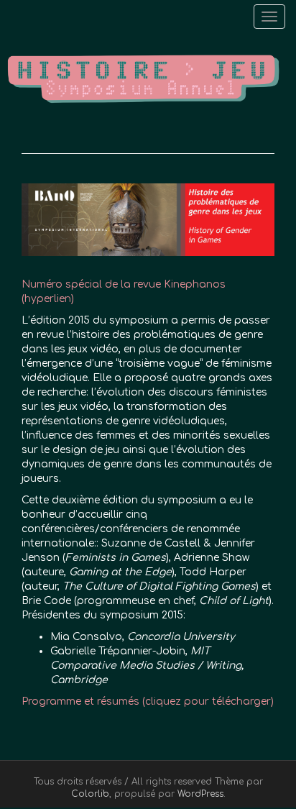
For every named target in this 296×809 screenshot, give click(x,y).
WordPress (200, 794)
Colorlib (90, 794)
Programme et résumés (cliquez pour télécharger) (148, 701)
